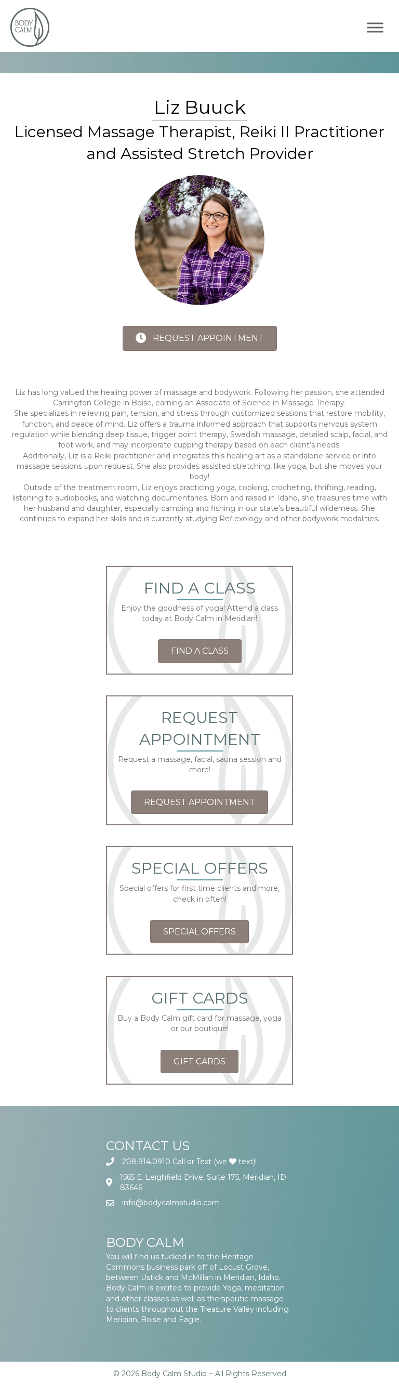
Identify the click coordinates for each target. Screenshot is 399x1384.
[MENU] (375, 27)
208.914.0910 (146, 1161)
